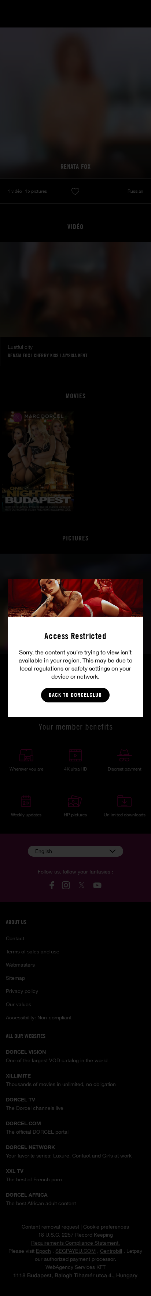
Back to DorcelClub (75, 694)
